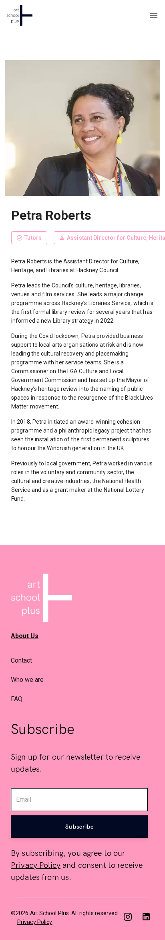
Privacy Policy (35, 865)
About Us (24, 636)
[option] (82, 660)
